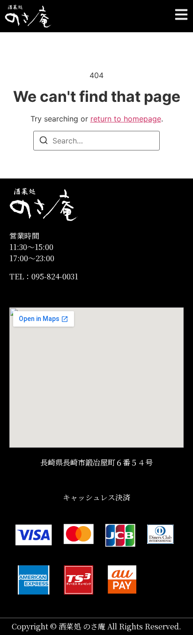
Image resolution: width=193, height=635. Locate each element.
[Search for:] (96, 140)
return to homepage (125, 118)
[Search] (43, 141)
